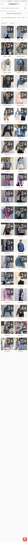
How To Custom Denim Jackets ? (9, 17)
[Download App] (25, 8)
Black (19, 17)
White (23, 17)
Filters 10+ (12, 23)
